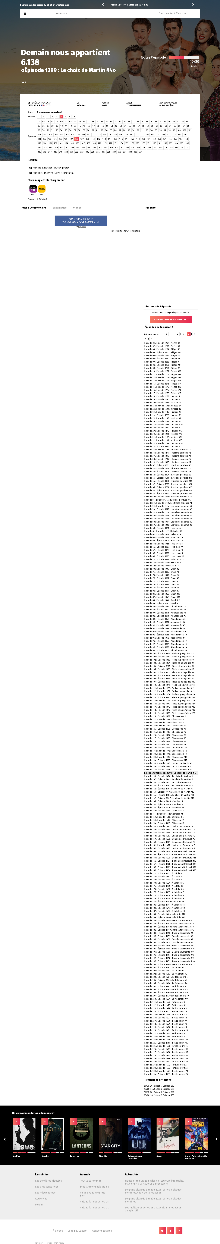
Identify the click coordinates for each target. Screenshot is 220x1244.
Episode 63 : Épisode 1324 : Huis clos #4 (163, 537)
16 (106, 121)
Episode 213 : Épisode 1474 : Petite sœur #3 (165, 1008)
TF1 (49, 105)
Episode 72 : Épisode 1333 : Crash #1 (161, 565)
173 (115, 143)
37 (48, 126)
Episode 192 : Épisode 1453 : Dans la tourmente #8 (168, 942)
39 (57, 126)
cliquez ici (82, 227)
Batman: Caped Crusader (135, 1157)
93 (147, 130)
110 (78, 134)
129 (179, 134)
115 (104, 134)
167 (83, 143)
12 (88, 121)
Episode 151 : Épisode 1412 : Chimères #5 (163, 814)
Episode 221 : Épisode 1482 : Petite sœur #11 (166, 1033)
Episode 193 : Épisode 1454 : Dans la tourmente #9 (169, 945)
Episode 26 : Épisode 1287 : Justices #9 (163, 421)
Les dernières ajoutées (48, 1180)
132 (44, 139)
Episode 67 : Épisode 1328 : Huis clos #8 (163, 550)
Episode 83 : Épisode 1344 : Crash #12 (162, 600)
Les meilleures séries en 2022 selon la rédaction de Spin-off (153, 1209)
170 (99, 143)
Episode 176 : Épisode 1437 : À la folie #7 (164, 892)
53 (121, 126)
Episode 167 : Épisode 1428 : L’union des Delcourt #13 (170, 864)
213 (181, 147)
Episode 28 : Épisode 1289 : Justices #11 (163, 427)
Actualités (132, 1174)
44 (79, 126)
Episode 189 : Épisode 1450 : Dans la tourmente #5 (168, 933)
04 (52, 121)
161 (50, 143)
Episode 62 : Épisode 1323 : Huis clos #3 (163, 534)
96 (160, 130)
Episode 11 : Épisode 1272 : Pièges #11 (162, 374)
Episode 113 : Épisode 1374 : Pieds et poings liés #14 (169, 694)
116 (109, 134)
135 (60, 139)
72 (52, 130)
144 (110, 139)
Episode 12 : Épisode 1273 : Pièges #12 (162, 377)
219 (60, 152)
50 (107, 126)
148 (132, 139)
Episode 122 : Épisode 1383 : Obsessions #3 (165, 722)
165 (72, 143)
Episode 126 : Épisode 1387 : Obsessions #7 (165, 735)
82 (97, 130)
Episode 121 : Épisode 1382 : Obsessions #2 (165, 719)
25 (147, 121)
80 (88, 130)
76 (70, 130)
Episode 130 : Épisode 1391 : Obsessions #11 (165, 747)
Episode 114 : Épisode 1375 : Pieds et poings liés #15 (169, 697)
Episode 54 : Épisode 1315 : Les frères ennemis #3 (168, 509)
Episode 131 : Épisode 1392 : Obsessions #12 (165, 751)
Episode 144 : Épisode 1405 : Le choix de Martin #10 (169, 792)
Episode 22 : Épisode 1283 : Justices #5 (162, 409)
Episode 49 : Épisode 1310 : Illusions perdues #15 (168, 493)
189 (50, 147)
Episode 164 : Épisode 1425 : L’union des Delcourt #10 (170, 854)
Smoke (135, 4)
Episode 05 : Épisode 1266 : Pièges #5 (162, 355)
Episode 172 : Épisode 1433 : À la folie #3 (163, 879)
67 (184, 126)
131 (39, 139)
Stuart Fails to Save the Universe (196, 1157)
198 (100, 147)
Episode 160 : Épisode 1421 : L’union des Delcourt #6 (169, 842)
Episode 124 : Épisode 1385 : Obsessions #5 (165, 729)
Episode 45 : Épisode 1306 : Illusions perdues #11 (168, 481)
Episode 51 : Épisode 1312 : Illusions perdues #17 (167, 500)
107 (61, 134)
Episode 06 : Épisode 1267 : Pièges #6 (162, 358)
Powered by (32, 199)
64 (170, 126)
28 (160, 121)
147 (127, 139)
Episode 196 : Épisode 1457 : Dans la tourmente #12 (169, 955)
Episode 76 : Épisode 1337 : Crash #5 (161, 578)
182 (165, 143)
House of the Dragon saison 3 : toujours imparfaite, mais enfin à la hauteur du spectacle (154, 1182)
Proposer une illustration (40, 168)
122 (142, 134)
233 (135, 152)
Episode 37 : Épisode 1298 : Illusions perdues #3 (167, 456)
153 (159, 139)
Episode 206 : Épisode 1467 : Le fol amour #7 (166, 986)
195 (83, 147)
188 (45, 147)
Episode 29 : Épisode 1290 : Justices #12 (163, 431)
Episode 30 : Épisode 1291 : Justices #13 (163, 434)
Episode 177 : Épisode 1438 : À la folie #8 (164, 895)
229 (114, 152)
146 (121, 139)
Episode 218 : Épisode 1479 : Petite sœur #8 (165, 1024)
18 (115, 121)
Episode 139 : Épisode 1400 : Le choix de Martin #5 (168, 776)
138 (76, 139)
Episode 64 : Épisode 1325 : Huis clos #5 (163, 540)
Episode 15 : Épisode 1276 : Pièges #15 (162, 387)
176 (132, 143)
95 (156, 130)
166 (77, 143)
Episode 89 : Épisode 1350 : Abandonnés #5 (165, 619)
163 (61, 143)
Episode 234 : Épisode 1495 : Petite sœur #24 (166, 1074)
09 (75, 121)
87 (120, 130)
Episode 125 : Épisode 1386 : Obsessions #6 (165, 732)
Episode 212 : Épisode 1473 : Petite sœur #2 (165, 1005)
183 (170, 143)
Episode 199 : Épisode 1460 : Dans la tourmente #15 (169, 964)
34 (187, 121)
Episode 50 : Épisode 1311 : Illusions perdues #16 (168, 496)
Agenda (85, 1174)
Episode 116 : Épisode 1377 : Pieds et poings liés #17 (169, 704)
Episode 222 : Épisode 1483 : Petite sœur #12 (166, 1036)
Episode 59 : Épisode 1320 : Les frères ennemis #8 (168, 525)
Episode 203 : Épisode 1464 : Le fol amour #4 (166, 977)
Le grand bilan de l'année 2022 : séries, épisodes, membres (153, 1200)
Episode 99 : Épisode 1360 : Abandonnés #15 (165, 650)
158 (186, 139)
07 (66, 121)
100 (179, 130)
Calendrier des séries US (94, 1201)
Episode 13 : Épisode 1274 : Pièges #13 (162, 380)
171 (105, 143)
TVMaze (49, 1243)
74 (61, 130)
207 (149, 147)
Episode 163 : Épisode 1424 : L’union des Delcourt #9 (169, 851)
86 (115, 130)
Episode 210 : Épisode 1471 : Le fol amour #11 (166, 999)
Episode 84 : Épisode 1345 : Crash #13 (162, 603)
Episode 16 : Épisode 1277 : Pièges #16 (162, 390)
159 (39, 143)
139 (82, 139)
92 (142, 130)
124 (152, 134)
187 (39, 147)
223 (82, 152)
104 (45, 134)
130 (184, 134)
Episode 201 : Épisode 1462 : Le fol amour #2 (165, 970)
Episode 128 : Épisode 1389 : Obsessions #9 (165, 741)
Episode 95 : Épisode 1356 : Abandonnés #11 (165, 638)
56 (134, 126)
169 (94, 143)
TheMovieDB (59, 1243)
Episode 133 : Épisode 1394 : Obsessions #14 (165, 757)
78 (79, 130)
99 (174, 130)
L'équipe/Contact (77, 1230)
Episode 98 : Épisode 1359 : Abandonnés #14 (165, 647)
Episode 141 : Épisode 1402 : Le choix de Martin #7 (168, 782)
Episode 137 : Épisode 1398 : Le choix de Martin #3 (168, 769)
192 (67, 147)
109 (72, 134)
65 (175, 126)
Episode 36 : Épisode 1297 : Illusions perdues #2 (167, 453)
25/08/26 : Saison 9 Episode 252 (159, 1086)
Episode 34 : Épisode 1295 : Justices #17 (163, 446)
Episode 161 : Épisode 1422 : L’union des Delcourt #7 (169, 845)
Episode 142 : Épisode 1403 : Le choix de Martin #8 (168, 785)
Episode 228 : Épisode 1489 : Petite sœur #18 (166, 1055)
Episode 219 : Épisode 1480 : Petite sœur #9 (165, 1027)
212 (176, 147)
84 (106, 130)
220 (66, 152)
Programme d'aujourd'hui (95, 1186)
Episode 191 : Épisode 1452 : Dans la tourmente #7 (168, 939)
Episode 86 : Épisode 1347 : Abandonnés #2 (165, 609)
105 (50, 134)
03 (48, 121)
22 (133, 121)
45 (84, 126)
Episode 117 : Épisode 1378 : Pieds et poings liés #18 (169, 707)
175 (126, 143)
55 (130, 126)
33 (183, 121)
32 (178, 121)
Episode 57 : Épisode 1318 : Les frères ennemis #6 (168, 518)
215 (39, 152)
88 (124, 130)
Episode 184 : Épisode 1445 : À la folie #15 (164, 917)
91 (138, 130)
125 (158, 134)
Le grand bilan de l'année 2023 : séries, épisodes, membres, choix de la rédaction (153, 1191)
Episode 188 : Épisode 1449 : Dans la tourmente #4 (169, 930)
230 (119, 152)
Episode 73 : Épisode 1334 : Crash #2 (161, 569)
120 (131, 134)
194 (78, 147)
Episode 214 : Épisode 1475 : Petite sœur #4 (165, 1011)
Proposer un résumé (38, 173)
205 (138, 147)
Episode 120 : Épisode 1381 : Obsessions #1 (165, 716)
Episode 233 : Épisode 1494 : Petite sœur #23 (166, 1071)
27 (156, 121)
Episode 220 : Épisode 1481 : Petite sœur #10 (166, 1030)
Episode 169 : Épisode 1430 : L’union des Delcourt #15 (170, 870)
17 (111, 121)
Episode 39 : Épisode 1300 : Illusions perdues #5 (167, 462)
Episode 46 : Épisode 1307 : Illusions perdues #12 (168, 484)
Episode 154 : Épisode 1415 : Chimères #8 (164, 823)
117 (115, 134)
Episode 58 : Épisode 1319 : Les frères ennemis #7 (168, 522)
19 (120, 121)
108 (67, 134)
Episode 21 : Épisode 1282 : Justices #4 (162, 406)
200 (111, 147)
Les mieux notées (45, 1192)
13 (93, 121)
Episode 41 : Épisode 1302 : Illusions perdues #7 (167, 468)
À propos (58, 1230)
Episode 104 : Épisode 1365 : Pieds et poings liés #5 (169, 666)
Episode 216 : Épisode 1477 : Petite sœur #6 (165, 1018)
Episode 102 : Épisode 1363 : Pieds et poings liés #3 (169, 660)
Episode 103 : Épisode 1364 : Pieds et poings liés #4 (169, 663)
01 (39, 121)
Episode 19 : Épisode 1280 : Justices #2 (162, 399)
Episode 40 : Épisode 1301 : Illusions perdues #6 (167, 465)
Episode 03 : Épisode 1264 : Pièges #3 (162, 349)
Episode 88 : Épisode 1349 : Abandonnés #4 (165, 616)
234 (140, 152)
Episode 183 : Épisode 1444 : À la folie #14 (164, 914)
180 (154, 143)
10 (79, 121)
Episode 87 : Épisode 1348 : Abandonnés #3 (165, 613)
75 (66, 130)
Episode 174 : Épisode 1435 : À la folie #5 (163, 886)
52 (116, 126)
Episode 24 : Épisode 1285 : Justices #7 (163, 415)
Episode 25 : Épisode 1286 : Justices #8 (162, 418)
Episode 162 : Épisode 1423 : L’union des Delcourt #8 (169, 848)
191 (61, 147)
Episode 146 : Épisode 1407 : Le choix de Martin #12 (169, 798)
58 (143, 126)
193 (72, 147)
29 (165, 121)
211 (171, 147)
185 (181, 143)
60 (152, 126)
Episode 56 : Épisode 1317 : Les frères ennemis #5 (168, 515)
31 (174, 121)
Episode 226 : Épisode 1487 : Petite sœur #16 (166, 1049)
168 (88, 143)
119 (126, 134)
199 (105, 147)
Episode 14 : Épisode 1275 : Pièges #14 (163, 384)
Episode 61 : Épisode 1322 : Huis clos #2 (163, 531)
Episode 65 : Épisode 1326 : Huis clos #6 (163, 544)
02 (43, 121)
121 (136, 134)
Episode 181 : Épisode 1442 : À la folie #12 (164, 908)
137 (71, 139)
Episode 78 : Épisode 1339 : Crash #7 (161, 584)
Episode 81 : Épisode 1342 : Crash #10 (162, 594)
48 (98, 126)
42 (70, 126)
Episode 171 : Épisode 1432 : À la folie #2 (163, 876)
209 (160, 147)
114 (99, 134)
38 (52, 126)
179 (149, 143)
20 (124, 121)
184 (176, 143)
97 (165, 130)
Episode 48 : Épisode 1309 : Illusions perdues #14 (168, 490)
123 (147, 134)
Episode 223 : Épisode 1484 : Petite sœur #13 (166, 1039)
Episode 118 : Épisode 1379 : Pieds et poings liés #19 (169, 710)
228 (108, 152)
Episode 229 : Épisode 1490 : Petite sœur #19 (166, 1058)
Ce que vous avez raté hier (92, 1194)
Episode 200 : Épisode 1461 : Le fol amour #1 (165, 967)
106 (56, 134)
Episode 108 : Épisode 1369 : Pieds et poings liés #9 (169, 678)
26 (151, 121)
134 (55, 139)
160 (45, 143)
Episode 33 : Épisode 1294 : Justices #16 (163, 443)
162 (55, 143)
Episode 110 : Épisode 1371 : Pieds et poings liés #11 (169, 685)
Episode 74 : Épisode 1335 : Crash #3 (161, 572)
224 (87, 152)
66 (179, 126)
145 (115, 139)
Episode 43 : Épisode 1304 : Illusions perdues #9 (167, 475)
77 (75, 130)
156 (175, 139)
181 (159, 143)
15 (102, 121)
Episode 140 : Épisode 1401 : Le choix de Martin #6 (168, 779)
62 (161, 126)
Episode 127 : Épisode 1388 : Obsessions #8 (165, 738)
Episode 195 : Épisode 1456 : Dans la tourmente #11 (169, 952)
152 (154, 139)
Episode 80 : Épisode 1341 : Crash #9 (161, 591)
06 (61, 121)
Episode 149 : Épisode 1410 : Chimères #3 (164, 807)
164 (66, 143)
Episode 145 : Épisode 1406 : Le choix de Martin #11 (169, 795)
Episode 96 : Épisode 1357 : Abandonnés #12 (165, 641)
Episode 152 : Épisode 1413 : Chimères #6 (164, 817)
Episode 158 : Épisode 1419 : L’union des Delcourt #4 (169, 836)
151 (148, 139)
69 (39, 130)
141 (93, 139)
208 (155, 147)
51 (112, 126)
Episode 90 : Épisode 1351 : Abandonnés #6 (164, 622)
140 (87, 139)
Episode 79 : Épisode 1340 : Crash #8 (161, 587)
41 (66, 126)
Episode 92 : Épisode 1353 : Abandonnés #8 (164, 628)
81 (93, 130)
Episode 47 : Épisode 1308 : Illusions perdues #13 (168, 487)
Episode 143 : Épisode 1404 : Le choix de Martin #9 (168, 789)
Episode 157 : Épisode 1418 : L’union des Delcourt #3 (169, 832)
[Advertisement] (165, 176)
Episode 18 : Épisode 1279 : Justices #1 (162, 396)
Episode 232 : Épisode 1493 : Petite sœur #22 (166, 1068)
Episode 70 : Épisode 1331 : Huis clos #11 (164, 559)
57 (139, 126)
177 (137, 143)
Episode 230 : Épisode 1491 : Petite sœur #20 (166, 1061)
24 (142, 121)
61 (157, 126)
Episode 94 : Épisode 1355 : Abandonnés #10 (165, 635)
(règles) (195, 66)
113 (93, 134)
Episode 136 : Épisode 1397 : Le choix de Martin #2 (168, 766)
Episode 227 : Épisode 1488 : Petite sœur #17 (166, 1052)
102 (189, 130)
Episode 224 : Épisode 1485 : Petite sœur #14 (166, 1043)
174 (121, 143)
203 (127, 147)
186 (187, 143)
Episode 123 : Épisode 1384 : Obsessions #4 (165, 725)
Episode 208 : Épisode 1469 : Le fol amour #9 (166, 992)
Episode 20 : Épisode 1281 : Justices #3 (162, 402)
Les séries (42, 1174)
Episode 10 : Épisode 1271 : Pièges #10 (162, 371)
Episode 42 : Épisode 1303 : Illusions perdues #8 (167, 471)
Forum (39, 1204)
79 (84, 130)
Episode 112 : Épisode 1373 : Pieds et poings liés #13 (169, 691)
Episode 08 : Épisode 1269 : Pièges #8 (162, 365)
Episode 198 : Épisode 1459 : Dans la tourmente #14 (169, 961)
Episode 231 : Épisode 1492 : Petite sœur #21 (166, 1065)
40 (61, 126)
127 (168, 134)
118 (120, 134)
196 (89, 147)
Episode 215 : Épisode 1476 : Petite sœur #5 (165, 1014)
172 (110, 143)
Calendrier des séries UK (94, 1207)
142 (98, 139)
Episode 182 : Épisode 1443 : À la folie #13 (164, 911)
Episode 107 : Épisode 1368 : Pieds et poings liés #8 (169, 675)
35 (39, 126)
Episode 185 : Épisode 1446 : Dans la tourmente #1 (169, 920)
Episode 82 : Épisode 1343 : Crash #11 (162, 597)
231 (124, 152)
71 (48, 130)
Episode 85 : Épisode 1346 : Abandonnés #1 (165, 606)
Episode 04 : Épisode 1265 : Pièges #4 (162, 352)
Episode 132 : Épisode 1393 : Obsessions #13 (165, 754)
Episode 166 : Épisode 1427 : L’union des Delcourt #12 (170, 861)
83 (102, 130)
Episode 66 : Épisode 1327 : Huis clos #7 (163, 547)
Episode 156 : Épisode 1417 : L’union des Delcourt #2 (169, 829)
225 (92, 152)
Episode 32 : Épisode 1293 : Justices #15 (163, 440)
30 (169, 121)
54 (125, 126)
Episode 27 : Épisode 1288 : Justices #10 (163, 424)
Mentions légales (102, 1230)
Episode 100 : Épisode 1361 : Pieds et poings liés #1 (169, 653)
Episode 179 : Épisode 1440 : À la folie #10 (164, 901)
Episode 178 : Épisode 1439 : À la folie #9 (164, 898)
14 (97, 121)
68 (188, 126)
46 (89, 126)
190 (56, 147)
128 (174, 134)
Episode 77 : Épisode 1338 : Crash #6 (161, 581)
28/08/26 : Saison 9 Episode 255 (159, 1095)
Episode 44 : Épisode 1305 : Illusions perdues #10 (168, 478)
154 (164, 139)
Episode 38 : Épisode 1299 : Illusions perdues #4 (167, 459)
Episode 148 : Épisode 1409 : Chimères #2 (164, 804)
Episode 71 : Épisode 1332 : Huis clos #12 (163, 562)
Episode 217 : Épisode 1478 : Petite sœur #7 (165, 1021)
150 (143, 139)
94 (151, 130)
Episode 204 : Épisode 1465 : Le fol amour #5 (166, 980)
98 (169, 130)
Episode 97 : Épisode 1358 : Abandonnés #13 (165, 644)
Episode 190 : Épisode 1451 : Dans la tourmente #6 (168, 936)
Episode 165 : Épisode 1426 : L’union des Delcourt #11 (170, 858)
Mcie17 (114, 4)
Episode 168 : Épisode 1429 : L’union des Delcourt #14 (170, 867)
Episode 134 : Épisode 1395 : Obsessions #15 (165, 760)
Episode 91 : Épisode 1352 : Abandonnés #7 (164, 625)
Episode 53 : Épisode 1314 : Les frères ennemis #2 (168, 506)
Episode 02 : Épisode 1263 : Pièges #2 (162, 346)
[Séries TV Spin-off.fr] (37, 13)
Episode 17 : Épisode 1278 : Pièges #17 (162, 393)
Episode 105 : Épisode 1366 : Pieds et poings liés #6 (169, 669)
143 (104, 139)
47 (93, 126)
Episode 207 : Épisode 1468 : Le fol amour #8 (166, 989)
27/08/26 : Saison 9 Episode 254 (159, 1092)
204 (133, 147)
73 (57, 130)
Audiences (41, 1198)
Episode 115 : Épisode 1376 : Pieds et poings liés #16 (169, 700)
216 (44, 152)
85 (111, 130)
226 (98, 152)
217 (50, 152)
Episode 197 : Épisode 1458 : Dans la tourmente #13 (169, 958)
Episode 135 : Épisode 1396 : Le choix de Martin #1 (168, 763)
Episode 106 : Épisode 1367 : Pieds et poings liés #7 (169, 672)
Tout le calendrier (90, 1180)
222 (76, 152)
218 (55, 152)
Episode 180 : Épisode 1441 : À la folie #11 (164, 905)
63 (166, 126)
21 (129, 121)
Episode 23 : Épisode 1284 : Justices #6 (163, 412)
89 (129, 130)
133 (49, 139)
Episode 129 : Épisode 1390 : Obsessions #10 (165, 744)
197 (94, 147)
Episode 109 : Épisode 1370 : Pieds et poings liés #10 (169, 682)
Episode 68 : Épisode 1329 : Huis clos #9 (163, 553)
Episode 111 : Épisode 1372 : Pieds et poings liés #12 (169, 688)
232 (130, 152)
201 (116, 147)
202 (121, 147)
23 (138, 121)
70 (43, 130)
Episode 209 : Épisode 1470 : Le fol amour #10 (166, 996)
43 (75, 126)
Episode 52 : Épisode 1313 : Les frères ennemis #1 (168, 503)
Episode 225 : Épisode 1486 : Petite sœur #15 (166, 1046)
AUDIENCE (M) (166, 105)
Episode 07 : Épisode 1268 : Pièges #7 (162, 362)
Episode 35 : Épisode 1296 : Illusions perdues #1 (167, 449)
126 (163, 134)
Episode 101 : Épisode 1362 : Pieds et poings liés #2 (169, 656)
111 (83, 134)
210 (165, 147)
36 (43, 126)
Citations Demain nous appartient (171, 320)
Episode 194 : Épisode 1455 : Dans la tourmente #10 (169, 948)
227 (103, 152)
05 (57, 121)
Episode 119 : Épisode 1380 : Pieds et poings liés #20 (169, 713)
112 (88, 134)
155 (170, 139)
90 (133, 130)
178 (143, 143)
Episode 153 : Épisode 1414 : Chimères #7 (164, 820)
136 (65, 139)
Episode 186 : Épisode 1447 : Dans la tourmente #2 (169, 923)
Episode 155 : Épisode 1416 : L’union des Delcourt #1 (169, 826)
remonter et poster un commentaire (125, 231)
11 (84, 121)
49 (102, 126)
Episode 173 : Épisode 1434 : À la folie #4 (164, 883)
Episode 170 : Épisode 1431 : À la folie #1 (163, 873)
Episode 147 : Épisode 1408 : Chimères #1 (164, 801)
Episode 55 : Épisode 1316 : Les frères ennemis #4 (168, 512)
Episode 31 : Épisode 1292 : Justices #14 (163, 437)
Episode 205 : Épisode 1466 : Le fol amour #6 (166, 983)
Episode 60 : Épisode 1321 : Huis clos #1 (163, 528)
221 (71, 152)
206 (143, 147)
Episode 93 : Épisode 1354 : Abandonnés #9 (165, 631)
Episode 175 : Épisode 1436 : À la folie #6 (164, 889)
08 (70, 121)
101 (184, 130)
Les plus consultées (46, 1186)
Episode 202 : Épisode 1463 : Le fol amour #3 (165, 974)
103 (39, 134)
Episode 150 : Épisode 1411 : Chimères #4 (164, 810)
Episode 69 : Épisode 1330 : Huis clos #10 (164, 556)
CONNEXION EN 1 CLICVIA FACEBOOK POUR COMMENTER (80, 220)
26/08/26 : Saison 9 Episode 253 (159, 1089)
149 (138, 139)
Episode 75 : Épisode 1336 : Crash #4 (161, 575)
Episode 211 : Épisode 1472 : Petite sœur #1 (165, 1002)
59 (148, 126)
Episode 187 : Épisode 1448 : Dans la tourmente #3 (169, 927)
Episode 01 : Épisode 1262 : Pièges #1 (162, 343)
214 (187, 147)
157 (180, 139)
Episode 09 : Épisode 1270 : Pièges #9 (162, 368)
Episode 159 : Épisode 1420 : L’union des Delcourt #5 (169, 839)
